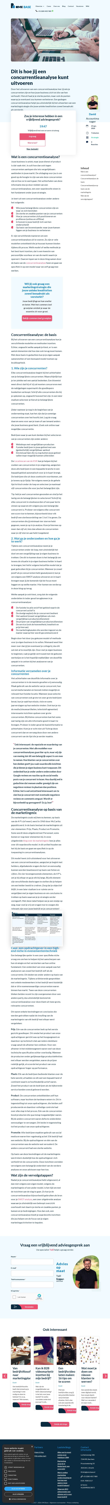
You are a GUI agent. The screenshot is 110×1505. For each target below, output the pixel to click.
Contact (71, 6)
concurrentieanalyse (36, 263)
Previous (4, 1376)
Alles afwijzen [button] (18, 1494)
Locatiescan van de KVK (26, 461)
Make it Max (39, 1452)
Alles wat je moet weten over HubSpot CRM (64, 1454)
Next (105, 1376)
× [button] (32, 1446)
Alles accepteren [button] (18, 1489)
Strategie (95, 137)
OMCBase (44, 1502)
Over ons (56, 6)
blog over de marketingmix (36, 840)
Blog (63, 6)
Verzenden (29, 1307)
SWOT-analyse (25, 1199)
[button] (18, 1499)
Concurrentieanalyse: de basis (89, 180)
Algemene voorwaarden (58, 1502)
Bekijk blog (26, 1404)
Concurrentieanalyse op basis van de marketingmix (89, 188)
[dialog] (18, 1473)
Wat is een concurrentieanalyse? (88, 173)
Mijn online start (40, 1456)
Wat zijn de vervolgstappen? (87, 197)
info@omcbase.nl (88, 1472)
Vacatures (79, 6)
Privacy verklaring (73, 1502)
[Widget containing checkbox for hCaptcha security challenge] (27, 1297)
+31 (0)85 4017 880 (44, 11)
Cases (49, 6)
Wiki (87, 6)
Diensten (39, 6)
